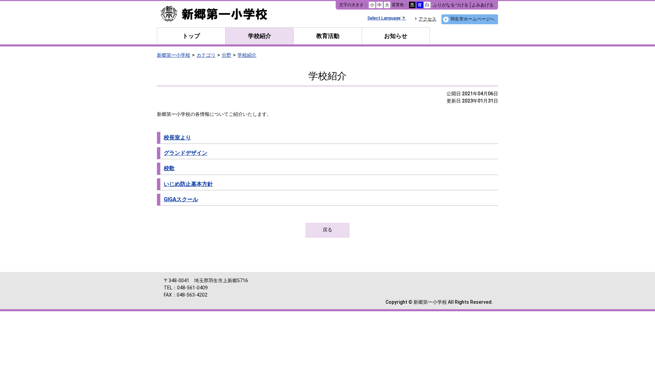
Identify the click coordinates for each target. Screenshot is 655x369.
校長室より (177, 137)
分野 (226, 55)
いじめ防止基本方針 (188, 184)
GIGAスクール (181, 199)
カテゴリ (206, 55)
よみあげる (482, 5)
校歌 (169, 168)
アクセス (427, 19)
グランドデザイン (185, 153)
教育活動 (327, 35)
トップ (191, 35)
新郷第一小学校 (173, 55)
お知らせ (395, 35)
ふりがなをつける (450, 5)
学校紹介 (259, 35)
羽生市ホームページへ (472, 19)
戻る (327, 229)
